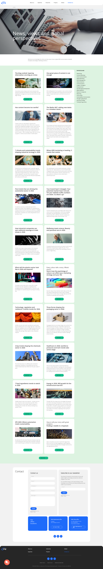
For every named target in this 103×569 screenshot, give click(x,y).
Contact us (70, 2)
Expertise (40, 2)
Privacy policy (42, 562)
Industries (48, 2)
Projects (56, 2)
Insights (14, 7)
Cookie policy (50, 562)
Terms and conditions (59, 562)
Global (62, 2)
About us (32, 2)
